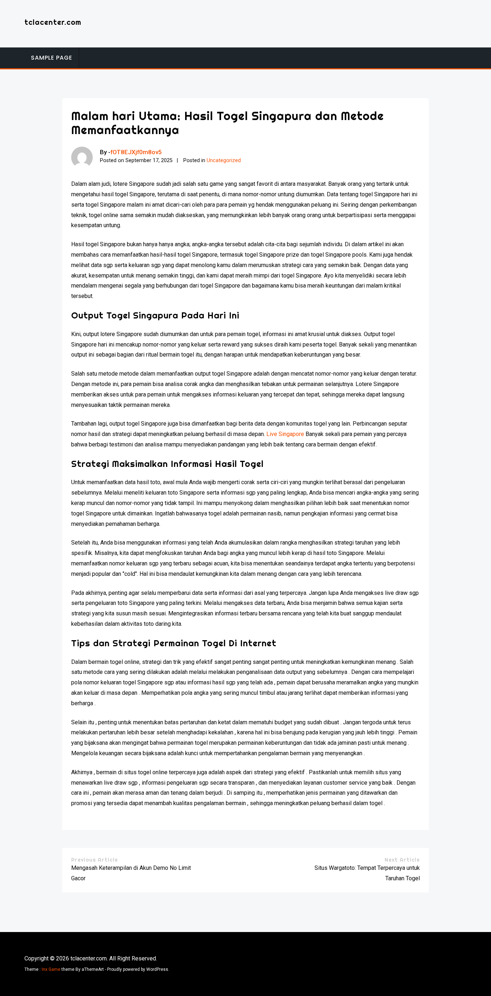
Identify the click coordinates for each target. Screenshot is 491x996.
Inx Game (51, 969)
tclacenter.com (52, 22)
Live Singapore (285, 434)
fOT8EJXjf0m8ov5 (136, 152)
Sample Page (51, 58)
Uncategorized (224, 160)
